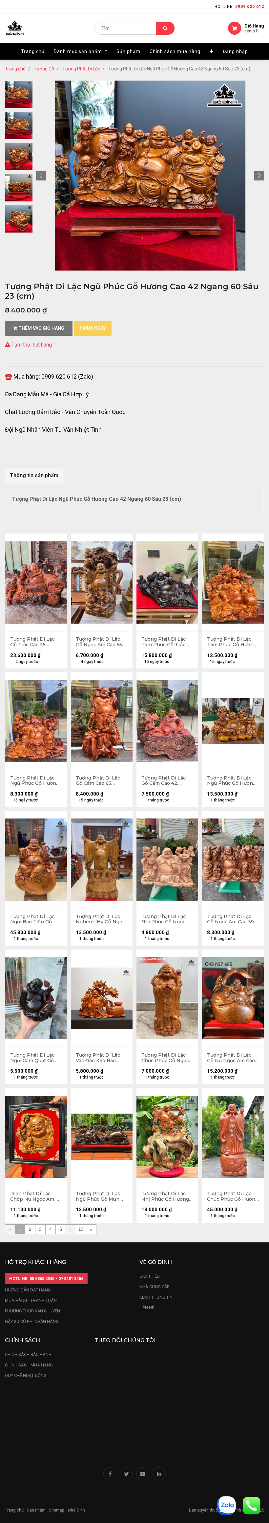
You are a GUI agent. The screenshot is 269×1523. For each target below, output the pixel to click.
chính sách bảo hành (28, 1354)
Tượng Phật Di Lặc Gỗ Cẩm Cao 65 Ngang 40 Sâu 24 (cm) (102, 780)
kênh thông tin (156, 1297)
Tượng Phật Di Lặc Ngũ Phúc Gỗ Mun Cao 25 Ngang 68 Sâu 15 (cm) (101, 1196)
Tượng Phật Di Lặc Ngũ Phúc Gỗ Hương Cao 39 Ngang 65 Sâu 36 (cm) (232, 780)
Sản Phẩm (36, 1510)
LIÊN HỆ (146, 1307)
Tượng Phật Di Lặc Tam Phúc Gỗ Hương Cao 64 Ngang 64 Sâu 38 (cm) (232, 642)
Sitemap (57, 1510)
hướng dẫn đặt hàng (28, 1290)
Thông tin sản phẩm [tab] (34, 475)
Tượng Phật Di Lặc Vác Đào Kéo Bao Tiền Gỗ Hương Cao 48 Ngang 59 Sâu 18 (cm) (99, 1057)
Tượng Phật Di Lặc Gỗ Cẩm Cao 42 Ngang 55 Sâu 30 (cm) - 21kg (167, 780)
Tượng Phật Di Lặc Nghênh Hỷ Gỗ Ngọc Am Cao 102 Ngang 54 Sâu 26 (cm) (101, 919)
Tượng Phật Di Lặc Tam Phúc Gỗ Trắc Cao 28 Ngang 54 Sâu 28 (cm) (166, 642)
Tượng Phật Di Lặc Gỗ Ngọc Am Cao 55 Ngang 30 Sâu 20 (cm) (99, 642)
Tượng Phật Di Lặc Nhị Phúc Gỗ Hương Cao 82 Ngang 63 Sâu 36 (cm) (166, 1196)
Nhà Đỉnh (77, 1510)
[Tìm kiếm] (165, 28)
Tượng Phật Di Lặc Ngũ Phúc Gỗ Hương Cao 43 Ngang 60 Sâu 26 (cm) (35, 780)
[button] (211, 51)
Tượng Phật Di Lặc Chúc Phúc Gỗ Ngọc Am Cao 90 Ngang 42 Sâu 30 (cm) (166, 1057)
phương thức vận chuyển (32, 1310)
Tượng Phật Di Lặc (81, 68)
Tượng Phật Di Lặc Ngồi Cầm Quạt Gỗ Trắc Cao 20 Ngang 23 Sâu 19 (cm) (32, 1057)
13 (81, 1229)
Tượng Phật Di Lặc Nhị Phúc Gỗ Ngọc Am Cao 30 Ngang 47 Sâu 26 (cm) (166, 919)
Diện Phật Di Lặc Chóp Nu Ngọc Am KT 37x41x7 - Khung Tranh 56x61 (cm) (36, 1196)
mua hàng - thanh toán (31, 1300)
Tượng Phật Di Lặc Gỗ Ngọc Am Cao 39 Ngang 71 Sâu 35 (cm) (232, 919)
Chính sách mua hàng (29, 1365)
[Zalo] (226, 1505)
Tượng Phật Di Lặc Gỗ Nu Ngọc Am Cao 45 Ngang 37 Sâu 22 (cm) (231, 1057)
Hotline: (239, 6)
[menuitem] (32, 51)
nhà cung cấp (154, 1286)
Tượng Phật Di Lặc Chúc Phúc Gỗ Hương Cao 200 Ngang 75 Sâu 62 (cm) (232, 1196)
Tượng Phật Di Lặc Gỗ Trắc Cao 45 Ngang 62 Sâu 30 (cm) (36, 642)
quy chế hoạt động (26, 1375)
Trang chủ (15, 68)
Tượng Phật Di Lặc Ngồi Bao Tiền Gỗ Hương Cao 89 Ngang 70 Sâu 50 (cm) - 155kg (35, 919)
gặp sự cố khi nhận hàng (32, 1321)
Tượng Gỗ (44, 68)
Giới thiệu (150, 1276)
